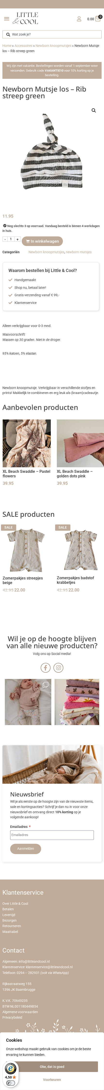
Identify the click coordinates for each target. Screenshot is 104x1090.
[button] (6, 18)
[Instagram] (58, 668)
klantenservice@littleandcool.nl (49, 967)
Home (6, 46)
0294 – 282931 (28, 973)
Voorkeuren (52, 1080)
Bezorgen (9, 920)
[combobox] (52, 34)
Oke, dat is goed (52, 1067)
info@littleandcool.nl (34, 962)
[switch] (10, 1083)
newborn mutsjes (79, 252)
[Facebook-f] (46, 668)
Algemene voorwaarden (20, 1012)
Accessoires (23, 46)
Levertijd (8, 915)
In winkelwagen (45, 241)
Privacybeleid (12, 1018)
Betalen (8, 909)
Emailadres (19, 827)
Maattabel (10, 932)
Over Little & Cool (15, 904)
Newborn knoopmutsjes (53, 46)
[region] (52, 1061)
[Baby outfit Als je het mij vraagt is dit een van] (28, 702)
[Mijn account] (79, 18)
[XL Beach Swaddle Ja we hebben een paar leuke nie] (78, 702)
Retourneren (11, 926)
